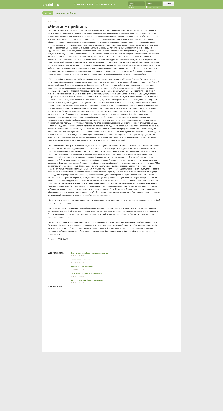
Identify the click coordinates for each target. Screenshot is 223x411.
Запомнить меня (153, 7)
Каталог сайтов (107, 4)
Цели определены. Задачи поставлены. (87, 280)
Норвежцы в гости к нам (81, 260)
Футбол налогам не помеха (82, 266)
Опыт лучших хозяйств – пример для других (89, 253)
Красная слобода (66, 13)
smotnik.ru (50, 5)
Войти (168, 3)
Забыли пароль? (131, 6)
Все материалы (85, 4)
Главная (47, 13)
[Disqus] (123, 319)
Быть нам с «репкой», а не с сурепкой (86, 273)
